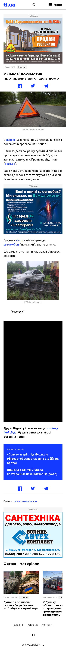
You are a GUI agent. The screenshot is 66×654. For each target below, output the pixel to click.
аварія (33, 501)
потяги (25, 501)
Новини (22, 67)
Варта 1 (10, 163)
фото (19, 240)
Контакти (47, 624)
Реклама (32, 624)
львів (17, 501)
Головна (18, 624)
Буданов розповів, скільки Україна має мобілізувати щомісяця (21, 605)
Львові (10, 139)
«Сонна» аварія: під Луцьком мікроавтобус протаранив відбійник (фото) (33, 458)
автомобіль (11, 244)
